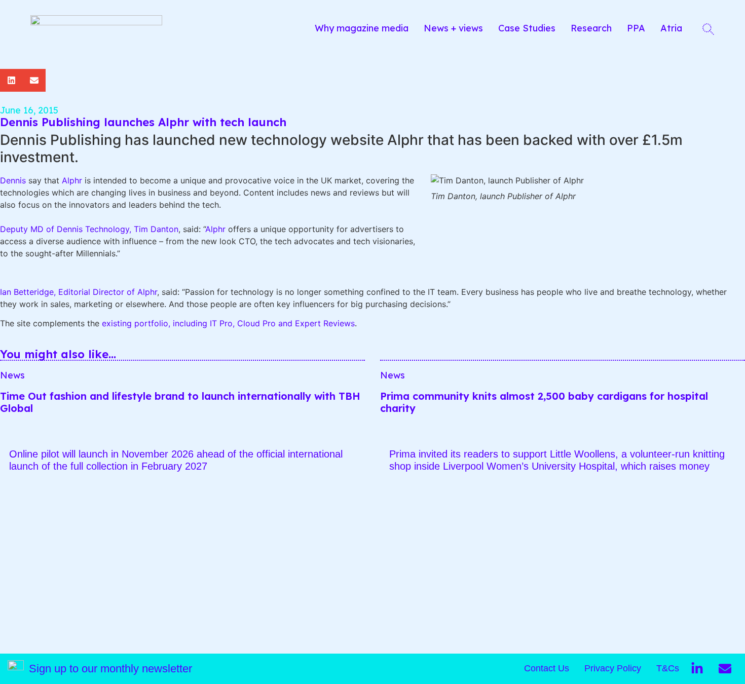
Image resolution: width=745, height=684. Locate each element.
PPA (636, 28)
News (12, 375)
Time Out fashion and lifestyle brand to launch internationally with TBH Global (180, 402)
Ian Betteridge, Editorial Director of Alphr (78, 292)
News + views (453, 28)
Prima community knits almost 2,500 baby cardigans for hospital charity (544, 402)
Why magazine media (361, 28)
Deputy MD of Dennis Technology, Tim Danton (89, 229)
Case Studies (526, 28)
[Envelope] (724, 668)
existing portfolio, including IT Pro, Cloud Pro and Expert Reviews (228, 323)
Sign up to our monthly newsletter (110, 668)
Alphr (72, 180)
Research (591, 28)
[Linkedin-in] (697, 668)
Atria (671, 28)
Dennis (13, 180)
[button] (11, 80)
